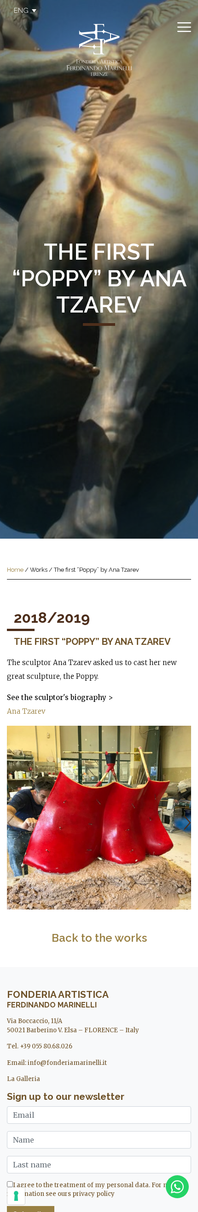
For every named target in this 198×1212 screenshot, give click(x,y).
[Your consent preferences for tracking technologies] (16, 1196)
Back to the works (99, 938)
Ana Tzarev (26, 711)
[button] (20, 11)
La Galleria (23, 1079)
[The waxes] (99, 818)
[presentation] (10, 822)
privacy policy (93, 1194)
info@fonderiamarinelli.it (67, 1063)
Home (15, 569)
